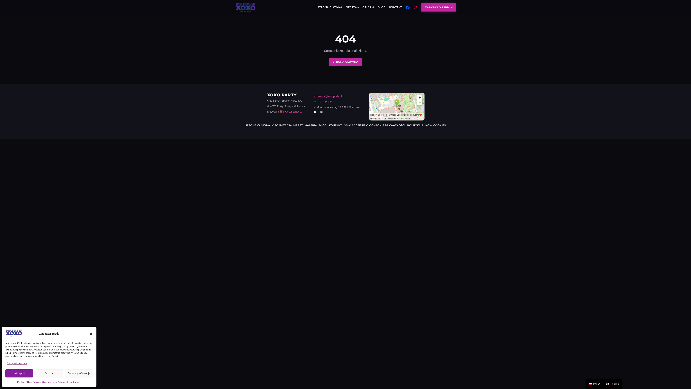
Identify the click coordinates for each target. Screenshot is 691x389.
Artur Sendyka (294, 111)
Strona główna (345, 61)
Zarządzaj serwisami (17, 363)
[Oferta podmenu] (358, 7)
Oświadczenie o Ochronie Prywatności (60, 382)
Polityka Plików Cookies (28, 382)
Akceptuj (19, 373)
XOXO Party (282, 95)
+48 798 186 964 (322, 101)
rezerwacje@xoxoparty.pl (327, 96)
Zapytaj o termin (439, 7)
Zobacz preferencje (78, 373)
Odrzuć (49, 373)
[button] (91, 334)
